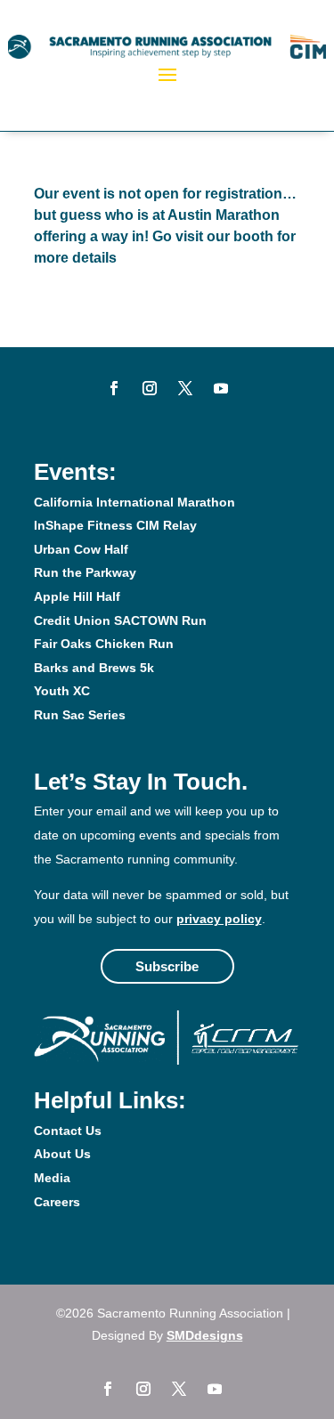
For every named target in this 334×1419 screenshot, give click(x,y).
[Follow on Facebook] (114, 388)
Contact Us (68, 1130)
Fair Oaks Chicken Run (104, 644)
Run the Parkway (85, 572)
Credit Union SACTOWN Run (120, 620)
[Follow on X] (185, 388)
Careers (57, 1202)
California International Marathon (134, 502)
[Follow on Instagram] (149, 388)
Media (52, 1178)
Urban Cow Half (81, 549)
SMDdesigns (205, 1335)
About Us (62, 1154)
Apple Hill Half (77, 596)
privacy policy (219, 919)
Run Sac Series (80, 715)
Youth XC (62, 691)
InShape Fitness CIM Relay (115, 525)
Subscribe (167, 966)
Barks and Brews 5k (94, 668)
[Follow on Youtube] (221, 388)
